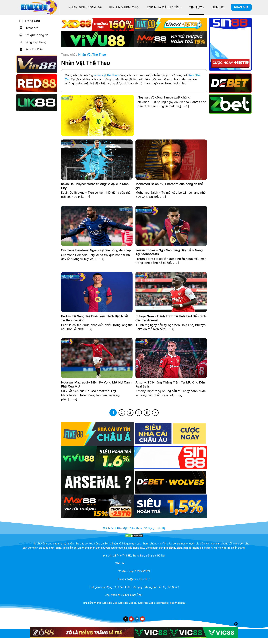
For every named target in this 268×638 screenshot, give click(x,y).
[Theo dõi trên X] (125, 619)
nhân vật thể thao (106, 75)
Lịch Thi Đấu (34, 49)
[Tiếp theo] (155, 412)
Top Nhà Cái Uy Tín (163, 7)
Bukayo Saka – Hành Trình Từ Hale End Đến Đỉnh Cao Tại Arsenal (170, 318)
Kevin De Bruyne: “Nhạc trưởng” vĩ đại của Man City (95, 186)
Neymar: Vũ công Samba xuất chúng (164, 97)
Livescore (31, 27)
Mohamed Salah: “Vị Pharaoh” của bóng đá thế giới (169, 186)
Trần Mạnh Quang (152, 595)
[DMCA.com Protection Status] (134, 536)
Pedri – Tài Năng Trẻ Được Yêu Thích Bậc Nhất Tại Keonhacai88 (94, 318)
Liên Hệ (217, 7)
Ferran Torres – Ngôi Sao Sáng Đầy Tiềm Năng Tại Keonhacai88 (169, 252)
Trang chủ (68, 54)
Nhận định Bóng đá (85, 7)
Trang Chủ (32, 20)
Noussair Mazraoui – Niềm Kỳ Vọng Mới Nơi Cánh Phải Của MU (96, 384)
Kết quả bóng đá (36, 35)
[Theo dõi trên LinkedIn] (136, 619)
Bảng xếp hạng (35, 42)
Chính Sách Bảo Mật (115, 528)
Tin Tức (195, 7)
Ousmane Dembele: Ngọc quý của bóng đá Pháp (96, 250)
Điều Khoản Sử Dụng (142, 528)
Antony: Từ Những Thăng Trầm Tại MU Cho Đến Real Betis (170, 384)
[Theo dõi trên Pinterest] (131, 619)
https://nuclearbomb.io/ (139, 563)
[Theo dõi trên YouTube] (142, 619)
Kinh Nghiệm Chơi (124, 7)
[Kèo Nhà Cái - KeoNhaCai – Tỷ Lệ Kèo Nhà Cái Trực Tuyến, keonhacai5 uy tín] (37, 7)
